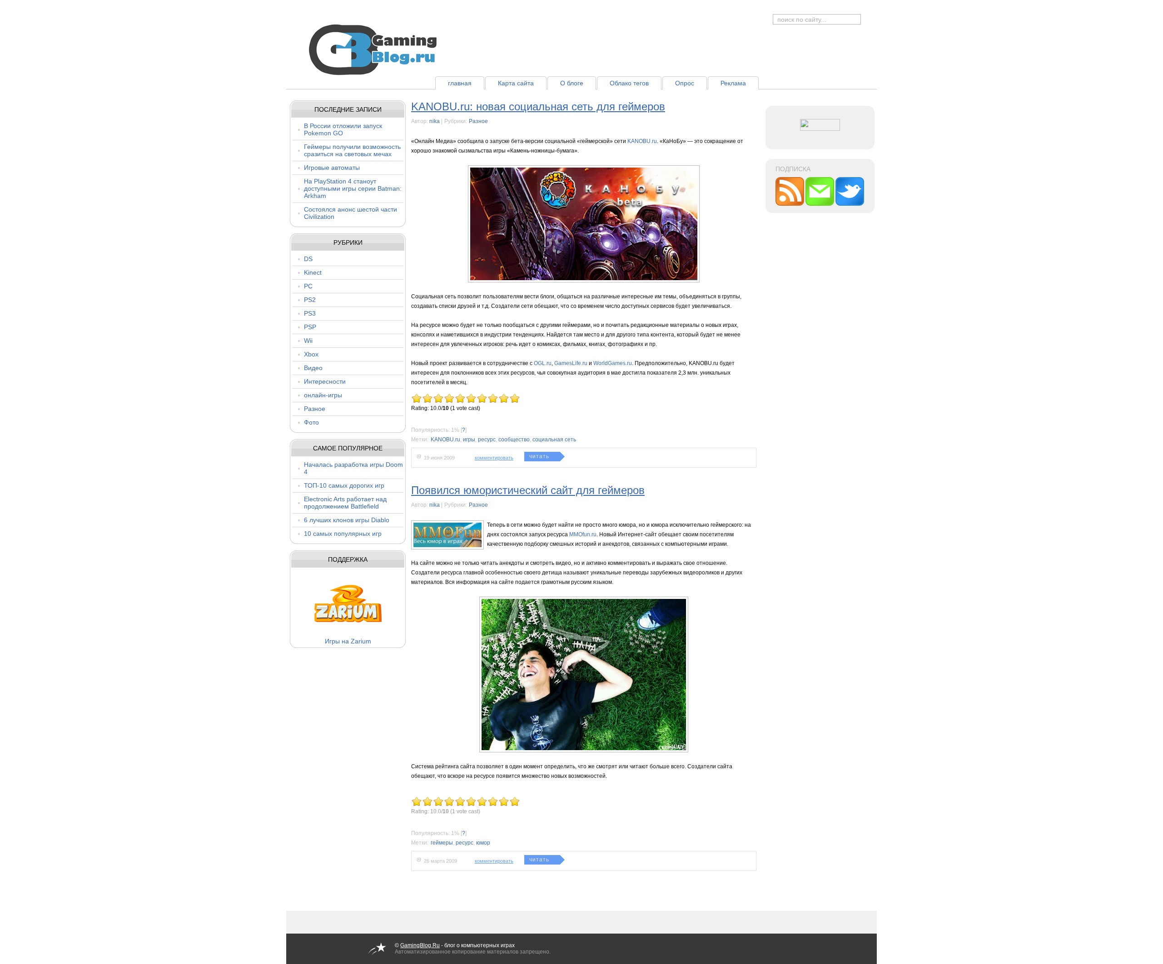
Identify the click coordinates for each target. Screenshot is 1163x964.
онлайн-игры (323, 395)
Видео (313, 367)
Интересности (325, 381)
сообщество (514, 439)
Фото (311, 422)
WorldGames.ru (612, 363)
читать (539, 456)
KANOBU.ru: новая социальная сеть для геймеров (538, 106)
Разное (314, 408)
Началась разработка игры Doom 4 (353, 468)
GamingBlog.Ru (420, 945)
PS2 (310, 299)
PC (308, 286)
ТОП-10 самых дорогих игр (344, 485)
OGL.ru (543, 363)
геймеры (442, 843)
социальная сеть (554, 439)
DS (308, 258)
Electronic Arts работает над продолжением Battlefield (345, 502)
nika (434, 121)
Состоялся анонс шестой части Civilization (350, 213)
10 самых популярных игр (343, 533)
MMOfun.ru (582, 534)
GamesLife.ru (570, 363)
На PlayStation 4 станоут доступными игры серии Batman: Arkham (353, 188)
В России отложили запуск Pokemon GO (343, 129)
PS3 (310, 313)
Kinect (313, 272)
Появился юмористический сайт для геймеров (528, 490)
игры (469, 439)
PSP (310, 327)
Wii (308, 340)
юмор (483, 843)
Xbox (311, 354)
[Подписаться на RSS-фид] (790, 204)
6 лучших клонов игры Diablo (346, 520)
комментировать (494, 457)
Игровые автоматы (332, 167)
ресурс (487, 439)
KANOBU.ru (642, 141)
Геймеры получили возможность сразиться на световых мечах (352, 150)
